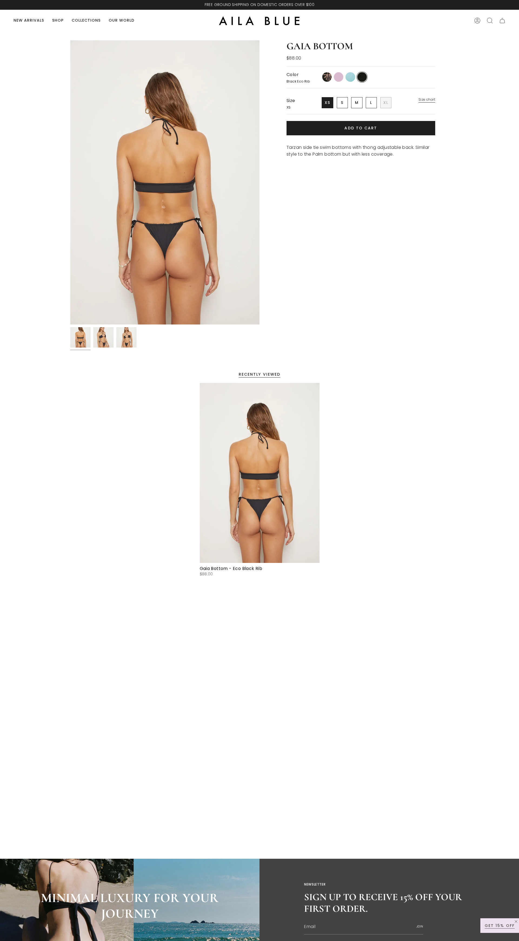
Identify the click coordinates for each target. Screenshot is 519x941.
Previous (70, 182)
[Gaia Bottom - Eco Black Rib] (260, 473)
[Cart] (502, 20)
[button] (58, 20)
